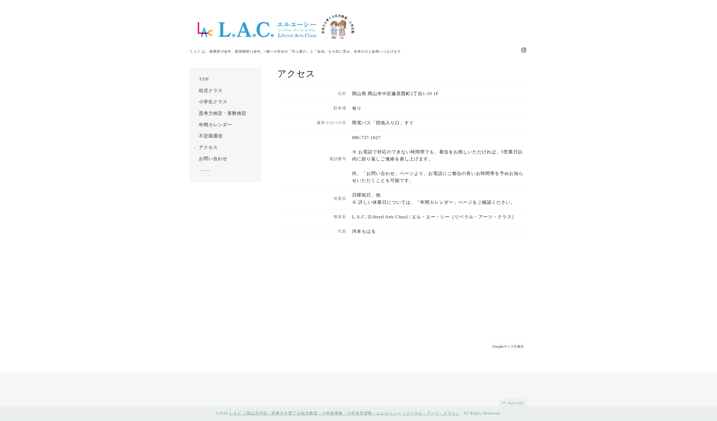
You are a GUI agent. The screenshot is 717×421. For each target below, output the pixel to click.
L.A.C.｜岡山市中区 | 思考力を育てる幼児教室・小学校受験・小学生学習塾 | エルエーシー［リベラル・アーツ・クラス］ (344, 413)
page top (515, 403)
